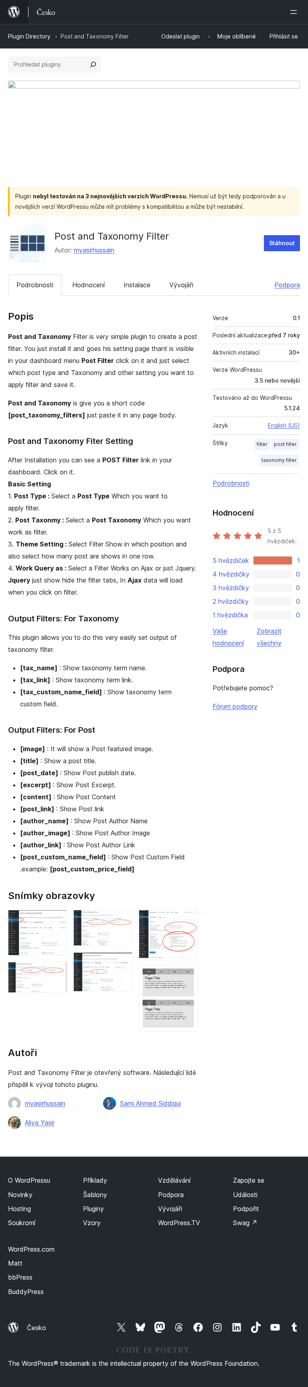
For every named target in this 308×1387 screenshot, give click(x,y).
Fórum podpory (235, 706)
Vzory (92, 1223)
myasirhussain (94, 250)
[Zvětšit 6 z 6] (187, 976)
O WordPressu (29, 1180)
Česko (36, 1328)
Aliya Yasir (40, 1123)
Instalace (137, 285)
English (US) (284, 425)
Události (245, 1195)
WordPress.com (31, 1249)
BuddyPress (26, 1292)
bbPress (20, 1277)
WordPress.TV (179, 1223)
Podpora (287, 285)
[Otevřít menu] (295, 12)
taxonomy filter (279, 460)
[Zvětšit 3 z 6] (122, 921)
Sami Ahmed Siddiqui (150, 1103)
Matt (15, 1263)
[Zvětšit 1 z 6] (56, 921)
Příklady (95, 1180)
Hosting (19, 1209)
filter (262, 444)
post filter (285, 444)
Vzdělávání (174, 1180)
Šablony (95, 1195)
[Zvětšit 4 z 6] (122, 963)
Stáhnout (282, 243)
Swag (245, 1223)
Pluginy (93, 1209)
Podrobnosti (34, 285)
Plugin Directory (29, 36)
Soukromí (21, 1223)
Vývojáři (181, 285)
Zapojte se (248, 1180)
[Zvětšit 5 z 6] (187, 921)
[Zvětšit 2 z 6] (56, 973)
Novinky (20, 1195)
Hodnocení (88, 285)
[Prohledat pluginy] (93, 64)
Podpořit (246, 1209)
